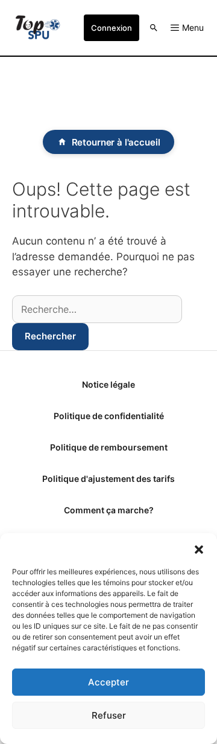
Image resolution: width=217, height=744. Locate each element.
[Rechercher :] (97, 309)
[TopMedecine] (37, 28)
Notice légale (108, 384)
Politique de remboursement (109, 447)
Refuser (109, 715)
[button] (199, 548)
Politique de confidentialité (109, 416)
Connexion (111, 28)
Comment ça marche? (109, 510)
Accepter (108, 682)
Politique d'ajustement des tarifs (108, 478)
